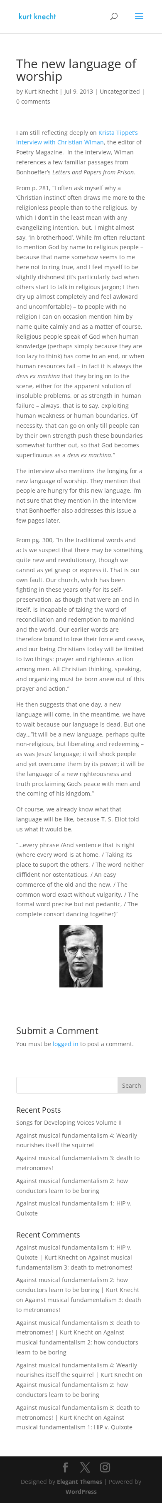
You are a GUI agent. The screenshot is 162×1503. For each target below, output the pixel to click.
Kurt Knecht (41, 91)
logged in (66, 1044)
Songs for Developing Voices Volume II (69, 1122)
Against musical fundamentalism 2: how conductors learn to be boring (77, 1342)
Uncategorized (120, 91)
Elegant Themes (79, 1482)
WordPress (81, 1492)
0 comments (33, 101)
